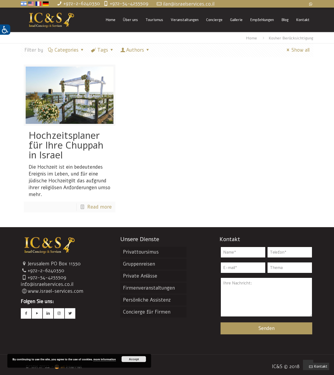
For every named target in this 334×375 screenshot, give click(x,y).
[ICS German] (51, 20)
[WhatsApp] (310, 4)
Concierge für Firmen (146, 312)
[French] (38, 5)
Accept (134, 359)
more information (104, 359)
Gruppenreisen (139, 264)
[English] (31, 5)
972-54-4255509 (48, 277)
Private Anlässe (140, 276)
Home (251, 38)
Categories (66, 50)
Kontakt (320, 366)
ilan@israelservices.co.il (188, 4)
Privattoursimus (141, 252)
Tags (102, 50)
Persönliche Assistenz (147, 300)
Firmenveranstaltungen (149, 288)
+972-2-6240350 (81, 3)
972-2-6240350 (47, 270)
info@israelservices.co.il (47, 284)
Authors (135, 50)
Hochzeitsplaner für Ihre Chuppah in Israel (66, 145)
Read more (99, 207)
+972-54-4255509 (129, 3)
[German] (46, 5)
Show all (300, 50)
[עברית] (24, 5)
